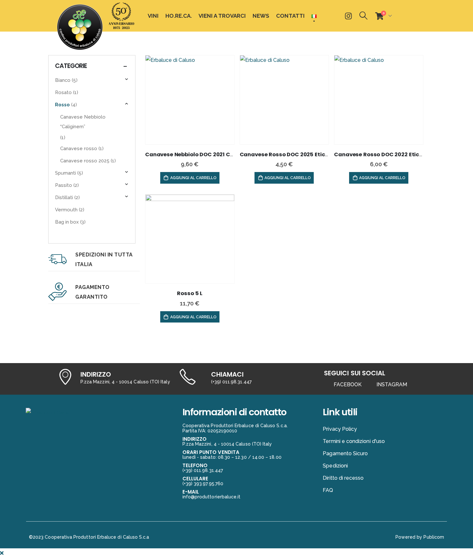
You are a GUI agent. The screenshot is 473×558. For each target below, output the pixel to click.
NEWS (261, 16)
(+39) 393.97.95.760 (202, 483)
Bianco (62, 80)
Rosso (62, 104)
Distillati (64, 197)
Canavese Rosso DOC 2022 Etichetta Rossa (393, 154)
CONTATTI (290, 16)
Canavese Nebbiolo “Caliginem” (83, 121)
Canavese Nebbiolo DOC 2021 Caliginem (200, 154)
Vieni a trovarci (222, 16)
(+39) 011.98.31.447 (231, 381)
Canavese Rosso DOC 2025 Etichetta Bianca (301, 154)
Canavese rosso (78, 148)
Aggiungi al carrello (193, 178)
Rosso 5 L (189, 293)
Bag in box (67, 222)
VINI (153, 16)
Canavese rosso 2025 (84, 160)
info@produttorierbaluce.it (211, 496)
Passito (63, 185)
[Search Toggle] (363, 15)
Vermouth (66, 209)
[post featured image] (189, 99)
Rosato (63, 92)
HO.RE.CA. (178, 16)
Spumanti (65, 173)
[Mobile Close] (2, 553)
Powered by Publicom (419, 537)
